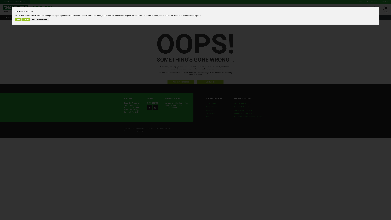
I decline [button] (26, 19)
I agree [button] (18, 19)
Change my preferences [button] (39, 19)
